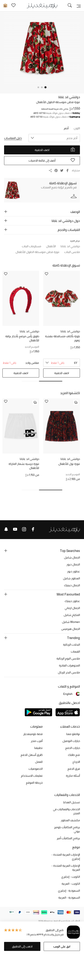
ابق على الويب (61, 946)
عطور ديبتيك (72, 601)
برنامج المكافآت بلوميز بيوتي (67, 829)
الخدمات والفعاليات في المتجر (66, 811)
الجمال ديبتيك (72, 585)
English (68, 693)
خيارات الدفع (72, 747)
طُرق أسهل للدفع (32, 754)
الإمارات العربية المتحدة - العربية (66, 867)
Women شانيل (71, 622)
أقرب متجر (37, 741)
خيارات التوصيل (71, 741)
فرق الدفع (73, 768)
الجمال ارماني (72, 608)
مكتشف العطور (70, 820)
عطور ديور (73, 571)
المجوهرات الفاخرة (69, 665)
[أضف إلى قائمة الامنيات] (46, 402)
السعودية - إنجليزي (69, 890)
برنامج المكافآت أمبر (68, 838)
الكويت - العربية (71, 883)
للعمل (39, 761)
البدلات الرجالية (71, 644)
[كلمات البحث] (70, 6)
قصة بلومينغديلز (33, 734)
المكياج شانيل (72, 615)
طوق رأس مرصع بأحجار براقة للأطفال (22, 338)
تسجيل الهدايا (71, 802)
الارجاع (76, 761)
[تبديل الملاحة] (79, 6)
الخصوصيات (36, 768)
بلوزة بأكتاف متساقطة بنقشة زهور (62, 338)
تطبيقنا (38, 747)
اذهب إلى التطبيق (22, 946)
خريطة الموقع (34, 782)
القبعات (75, 651)
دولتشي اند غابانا (69, 97)
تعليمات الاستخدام (32, 775)
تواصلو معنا (73, 734)
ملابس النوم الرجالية (68, 658)
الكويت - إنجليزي (70, 876)
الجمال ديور (73, 564)
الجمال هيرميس (70, 628)
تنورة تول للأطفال (69, 463)
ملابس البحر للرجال (69, 672)
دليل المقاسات (13, 138)
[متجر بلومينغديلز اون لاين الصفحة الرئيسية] (42, 5)
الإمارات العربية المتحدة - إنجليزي (66, 856)
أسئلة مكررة (73, 775)
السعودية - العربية (69, 897)
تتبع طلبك (74, 754)
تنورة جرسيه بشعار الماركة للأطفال (24, 466)
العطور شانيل (71, 578)
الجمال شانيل (72, 557)
